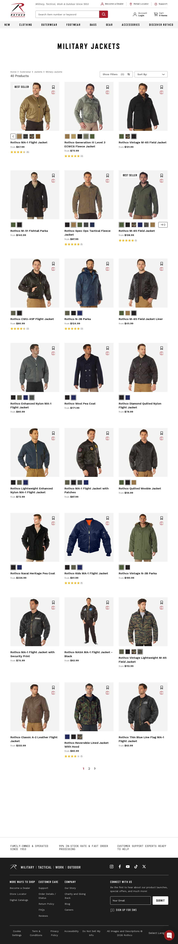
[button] (53, 87)
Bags (93, 24)
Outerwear (49, 24)
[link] (112, 4)
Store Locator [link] (18, 894)
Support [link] (43, 888)
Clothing (25, 24)
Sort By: (142, 74)
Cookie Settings (17, 933)
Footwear (73, 24)
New (7, 24)
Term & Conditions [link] (36, 933)
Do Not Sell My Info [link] (91, 933)
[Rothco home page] (18, 10)
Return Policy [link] (46, 903)
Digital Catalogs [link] (19, 900)
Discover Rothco (161, 24)
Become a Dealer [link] (20, 888)
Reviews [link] (43, 915)
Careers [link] (69, 909)
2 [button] (89, 768)
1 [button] (83, 768)
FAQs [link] (42, 909)
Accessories (131, 24)
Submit (160, 900)
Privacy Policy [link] (54, 933)
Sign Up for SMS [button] (126, 909)
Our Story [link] (70, 888)
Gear (109, 24)
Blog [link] (67, 903)
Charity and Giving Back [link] (75, 896)
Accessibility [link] (71, 931)
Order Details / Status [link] (47, 896)
